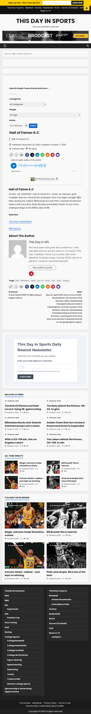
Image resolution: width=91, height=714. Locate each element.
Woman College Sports (18, 683)
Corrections (25, 703)
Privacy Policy (50, 703)
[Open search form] (88, 46)
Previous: (25, 295)
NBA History (15, 228)
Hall (53, 281)
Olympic (66, 281)
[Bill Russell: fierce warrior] (66, 515)
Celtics (33, 281)
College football (15, 650)
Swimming (12, 669)
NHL (7, 614)
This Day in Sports (45, 21)
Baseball (53, 595)
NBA (7, 600)
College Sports (12, 637)
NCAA (52, 618)
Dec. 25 (40, 281)
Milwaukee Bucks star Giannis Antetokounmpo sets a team (23, 424)
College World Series (17, 655)
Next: (64, 307)
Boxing (8, 632)
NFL (6, 605)
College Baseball (15, 640)
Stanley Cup (13, 617)
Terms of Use (64, 703)
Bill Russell (25, 281)
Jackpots (56, 637)
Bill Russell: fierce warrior (53, 467)
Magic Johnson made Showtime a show (11, 467)
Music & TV (46, 10)
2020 (17, 281)
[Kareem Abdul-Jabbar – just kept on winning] (24, 555)
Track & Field (13, 679)
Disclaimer (37, 703)
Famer (47, 281)
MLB (7, 595)
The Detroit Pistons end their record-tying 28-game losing (23, 407)
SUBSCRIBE (25, 377)
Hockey (53, 609)
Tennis (10, 674)
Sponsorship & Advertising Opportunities (45, 706)
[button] (4, 45)
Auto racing (11, 622)
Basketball (54, 614)
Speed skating (14, 664)
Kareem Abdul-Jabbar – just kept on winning (11, 482)
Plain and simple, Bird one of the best (53, 482)
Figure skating (14, 660)
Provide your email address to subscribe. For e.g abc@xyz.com (39, 371)
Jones (58, 281)
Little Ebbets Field (60, 604)
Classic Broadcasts (15, 591)
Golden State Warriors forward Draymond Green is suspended (65, 424)
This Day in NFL (39, 242)
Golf (7, 627)
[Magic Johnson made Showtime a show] (24, 515)
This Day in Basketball (20, 221)
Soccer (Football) (58, 623)
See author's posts (42, 267)
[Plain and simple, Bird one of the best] (66, 555)
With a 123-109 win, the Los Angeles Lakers (21, 441)
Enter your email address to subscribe (35, 361)
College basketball (16, 645)
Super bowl (12, 609)
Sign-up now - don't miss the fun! (24, 3)
